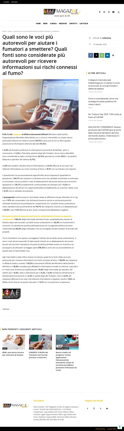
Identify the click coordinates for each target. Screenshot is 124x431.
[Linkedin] (107, 55)
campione (17, 134)
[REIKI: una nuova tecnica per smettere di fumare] (13, 342)
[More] (113, 55)
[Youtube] (113, 12)
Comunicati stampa (62, 348)
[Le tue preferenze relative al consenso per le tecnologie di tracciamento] (119, 426)
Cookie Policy (111, 429)
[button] (119, 12)
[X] (108, 12)
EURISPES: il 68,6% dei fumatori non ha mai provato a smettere (38, 355)
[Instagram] (104, 12)
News (10, 31)
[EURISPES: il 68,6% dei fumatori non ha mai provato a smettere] (40, 342)
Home (4, 31)
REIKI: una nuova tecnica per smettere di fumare (13, 353)
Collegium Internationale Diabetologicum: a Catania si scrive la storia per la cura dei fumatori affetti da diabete (104, 84)
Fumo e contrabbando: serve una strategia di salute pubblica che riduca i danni (103, 101)
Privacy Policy (100, 429)
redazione (5, 309)
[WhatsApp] (101, 55)
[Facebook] (99, 12)
